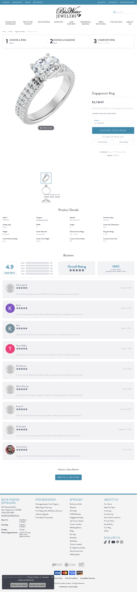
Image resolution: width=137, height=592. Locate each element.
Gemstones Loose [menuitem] (76, 551)
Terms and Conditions (112, 517)
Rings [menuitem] (72, 531)
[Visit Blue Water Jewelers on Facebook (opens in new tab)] (109, 542)
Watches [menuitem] (73, 507)
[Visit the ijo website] (57, 564)
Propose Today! (28, 23)
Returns (124, 142)
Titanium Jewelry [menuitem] (76, 544)
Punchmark (73, 587)
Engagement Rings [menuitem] (76, 517)
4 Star (23, 265)
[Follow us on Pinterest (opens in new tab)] (117, 542)
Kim (18, 325)
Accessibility (108, 524)
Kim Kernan (21, 366)
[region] (46, 91)
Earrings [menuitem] (73, 534)
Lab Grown (71, 23)
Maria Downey (22, 386)
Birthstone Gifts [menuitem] (76, 504)
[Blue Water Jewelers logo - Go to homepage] (68, 12)
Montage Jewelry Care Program (47, 504)
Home (4, 31)
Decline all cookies (19, 585)
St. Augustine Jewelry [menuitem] (77, 547)
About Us (130, 23)
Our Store (108, 504)
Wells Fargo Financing (43, 507)
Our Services (108, 514)
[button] (102, 2)
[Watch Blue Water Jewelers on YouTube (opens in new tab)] (113, 542)
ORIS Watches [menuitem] (75, 514)
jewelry (10, 31)
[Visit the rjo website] (81, 564)
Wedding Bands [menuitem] (75, 527)
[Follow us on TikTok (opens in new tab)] (105, 542)
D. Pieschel (21, 426)
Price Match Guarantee (44, 517)
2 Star (23, 271)
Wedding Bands (85, 23)
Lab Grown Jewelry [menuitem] (77, 520)
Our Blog (107, 527)
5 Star (23, 263)
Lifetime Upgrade (42, 514)
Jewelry (58, 22)
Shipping (102, 142)
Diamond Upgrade (10, 23)
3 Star (23, 268)
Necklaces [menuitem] (73, 541)
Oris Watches (101, 23)
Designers (44, 22)
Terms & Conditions (71, 578)
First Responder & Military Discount (49, 510)
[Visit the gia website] (70, 564)
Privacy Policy (109, 520)
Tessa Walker (21, 345)
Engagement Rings (20, 31)
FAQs (106, 531)
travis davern (21, 446)
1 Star (23, 273)
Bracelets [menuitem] (73, 537)
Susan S (19, 406)
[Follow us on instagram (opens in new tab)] (121, 542)
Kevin (18, 305)
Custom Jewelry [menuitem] (76, 524)
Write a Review (68, 477)
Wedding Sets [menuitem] (75, 554)
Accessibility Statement (87, 578)
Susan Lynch (21, 285)
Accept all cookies (37, 585)
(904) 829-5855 (52, 197)
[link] (6, 2)
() (51, 263)
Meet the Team (109, 507)
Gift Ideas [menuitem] (73, 510)
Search (11, 43)
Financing (116, 22)
